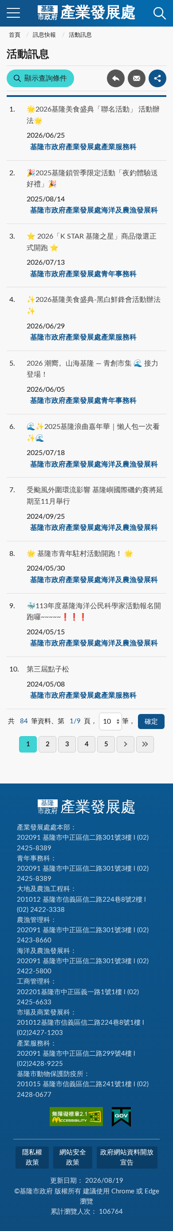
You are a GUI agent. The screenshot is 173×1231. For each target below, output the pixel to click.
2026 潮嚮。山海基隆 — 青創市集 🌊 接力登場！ (92, 369)
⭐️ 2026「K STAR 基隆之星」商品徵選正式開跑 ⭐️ (92, 242)
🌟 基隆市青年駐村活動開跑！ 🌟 (80, 553)
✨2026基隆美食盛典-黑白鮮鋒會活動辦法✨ (94, 305)
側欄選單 (13, 13)
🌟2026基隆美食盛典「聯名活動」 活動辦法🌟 (93, 115)
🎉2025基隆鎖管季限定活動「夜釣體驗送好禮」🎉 (92, 179)
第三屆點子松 (48, 669)
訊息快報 (44, 35)
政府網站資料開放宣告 (126, 1157)
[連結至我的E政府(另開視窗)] (121, 1118)
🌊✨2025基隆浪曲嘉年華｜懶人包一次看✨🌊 (93, 432)
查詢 (159, 13)
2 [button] (48, 744)
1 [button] (28, 744)
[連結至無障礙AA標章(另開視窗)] (76, 1118)
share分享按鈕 (157, 78)
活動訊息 (80, 35)
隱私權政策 (32, 1157)
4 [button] (87, 744)
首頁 (14, 35)
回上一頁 (116, 78)
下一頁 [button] (125, 744)
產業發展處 (87, 12)
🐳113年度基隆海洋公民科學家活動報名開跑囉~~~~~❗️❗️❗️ (94, 611)
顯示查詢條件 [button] (45, 78)
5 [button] (106, 744)
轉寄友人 (136, 78)
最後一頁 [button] (145, 744)
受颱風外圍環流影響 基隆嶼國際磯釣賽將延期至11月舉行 (95, 495)
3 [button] (67, 744)
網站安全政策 (72, 1157)
